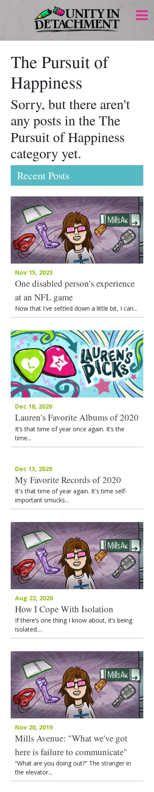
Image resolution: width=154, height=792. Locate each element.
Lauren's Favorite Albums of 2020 (77, 417)
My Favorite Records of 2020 (68, 480)
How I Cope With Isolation (64, 609)
